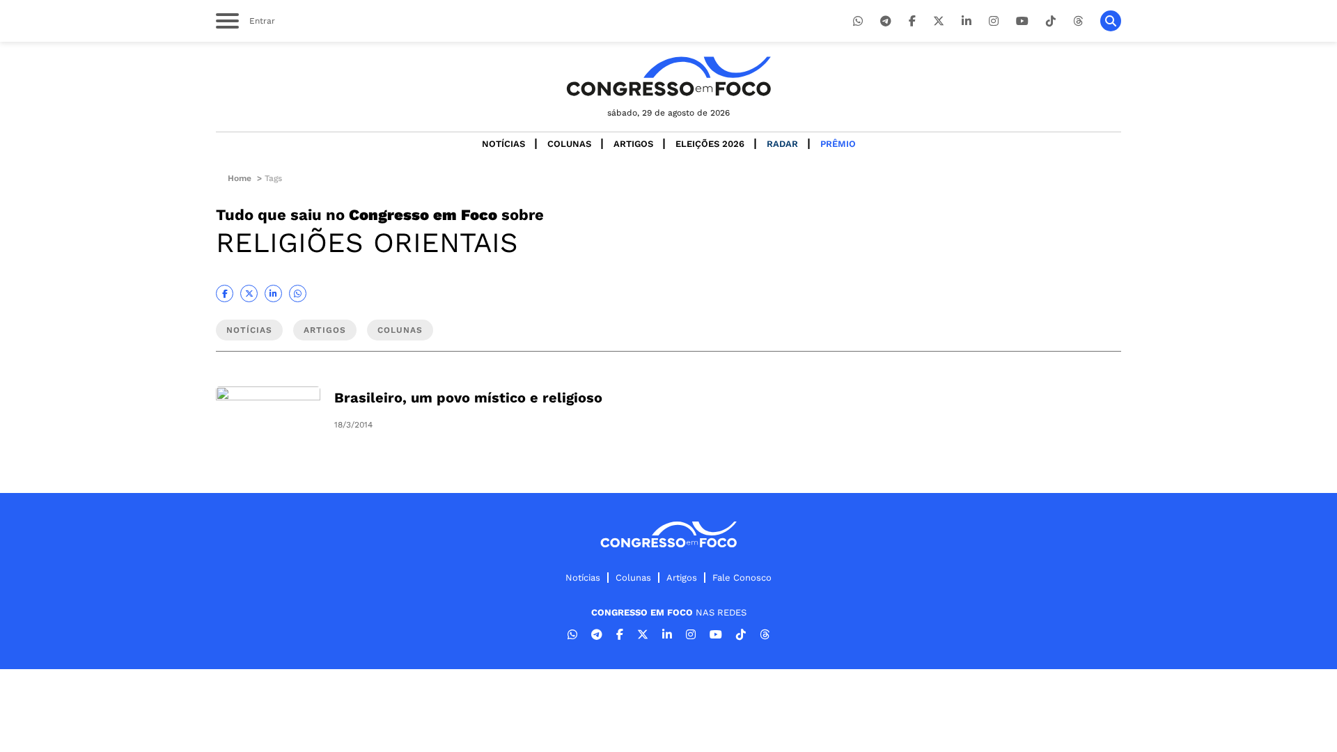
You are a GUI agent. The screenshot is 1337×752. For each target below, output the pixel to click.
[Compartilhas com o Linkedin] (273, 293)
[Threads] (1078, 21)
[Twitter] (938, 21)
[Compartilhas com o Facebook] (224, 293)
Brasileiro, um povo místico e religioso (468, 397)
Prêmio (838, 144)
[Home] (668, 76)
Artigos (633, 144)
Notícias (503, 144)
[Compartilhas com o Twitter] (249, 293)
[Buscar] (1110, 20)
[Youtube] (1022, 21)
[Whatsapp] (858, 21)
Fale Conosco (742, 577)
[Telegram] (885, 21)
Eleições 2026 (709, 144)
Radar (782, 144)
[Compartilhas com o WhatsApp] (297, 293)
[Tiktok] (1051, 21)
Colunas (569, 144)
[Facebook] (912, 21)
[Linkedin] (966, 21)
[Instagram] (994, 21)
